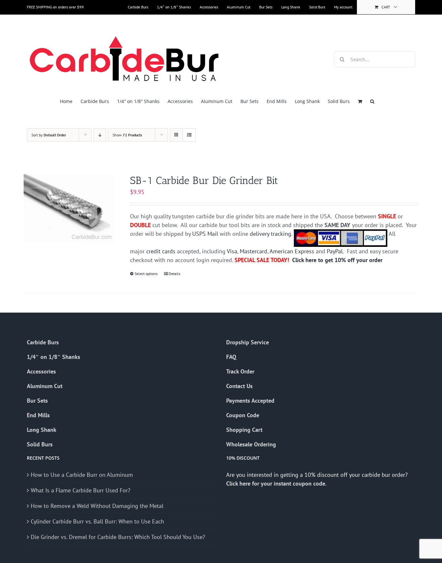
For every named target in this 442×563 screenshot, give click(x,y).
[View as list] (189, 135)
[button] (372, 101)
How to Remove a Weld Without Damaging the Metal (97, 506)
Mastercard (253, 251)
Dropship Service (247, 342)
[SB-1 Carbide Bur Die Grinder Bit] (69, 208)
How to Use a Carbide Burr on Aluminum (82, 474)
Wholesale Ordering (251, 444)
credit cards (160, 251)
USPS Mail (205, 233)
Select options (146, 273)
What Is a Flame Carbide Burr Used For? (80, 490)
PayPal (335, 251)
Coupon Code (242, 415)
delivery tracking (270, 233)
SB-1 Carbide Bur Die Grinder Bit (204, 180)
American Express (292, 251)
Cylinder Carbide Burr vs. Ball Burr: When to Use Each (97, 521)
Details (174, 273)
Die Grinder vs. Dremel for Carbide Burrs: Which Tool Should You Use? (118, 537)
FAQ (231, 357)
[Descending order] (100, 135)
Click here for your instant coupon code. (277, 483)
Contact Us (239, 386)
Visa (232, 251)
